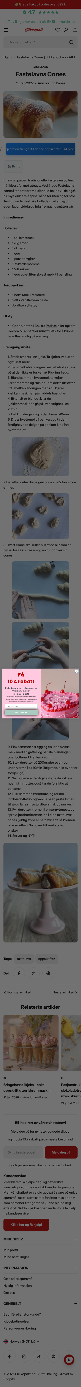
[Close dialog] (76, 671)
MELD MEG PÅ (21, 712)
